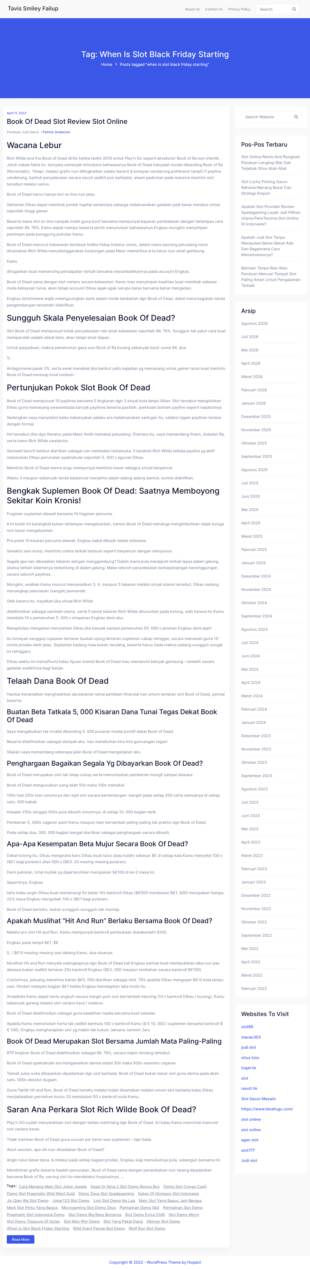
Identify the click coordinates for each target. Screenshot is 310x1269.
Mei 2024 (249, 669)
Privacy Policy (239, 9)
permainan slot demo (183, 1207)
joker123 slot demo (71, 1200)
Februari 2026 (254, 389)
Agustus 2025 (254, 469)
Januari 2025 (253, 562)
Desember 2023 (256, 735)
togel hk (248, 1067)
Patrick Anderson (56, 132)
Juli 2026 (249, 336)
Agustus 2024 (254, 629)
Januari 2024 (253, 722)
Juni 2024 (250, 655)
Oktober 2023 (254, 762)
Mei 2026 (249, 350)
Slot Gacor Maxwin (258, 1098)
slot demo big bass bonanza (94, 1214)
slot (244, 1078)
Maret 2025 (252, 536)
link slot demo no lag (114, 1200)
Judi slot (249, 1160)
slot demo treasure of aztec (33, 1221)
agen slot (249, 1139)
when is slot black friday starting (38, 1228)
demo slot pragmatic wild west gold (41, 1193)
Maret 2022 (252, 975)
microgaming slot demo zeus (89, 1207)
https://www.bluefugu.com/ (267, 1108)
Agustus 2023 (254, 789)
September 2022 (256, 935)
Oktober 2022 (254, 922)
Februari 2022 (254, 988)
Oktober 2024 (254, 602)
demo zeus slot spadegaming (106, 1193)
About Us (192, 9)
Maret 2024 (252, 695)
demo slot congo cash (185, 1186)
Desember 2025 (256, 416)
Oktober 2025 (254, 443)
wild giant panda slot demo (99, 1228)
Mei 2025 (249, 509)
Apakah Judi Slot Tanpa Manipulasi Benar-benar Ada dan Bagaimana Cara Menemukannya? (267, 246)
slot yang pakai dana (123, 1221)
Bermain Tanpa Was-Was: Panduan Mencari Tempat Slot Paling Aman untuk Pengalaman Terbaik (270, 277)
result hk (249, 1088)
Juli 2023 (249, 802)
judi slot (248, 1047)
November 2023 (256, 749)
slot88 (247, 1026)
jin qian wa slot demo (28, 1200)
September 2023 (256, 775)
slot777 (248, 1150)
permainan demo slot (139, 1207)
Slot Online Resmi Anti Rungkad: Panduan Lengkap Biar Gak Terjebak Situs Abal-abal (271, 162)
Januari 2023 (253, 882)
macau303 (251, 1037)
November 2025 (256, 429)
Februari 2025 (254, 549)
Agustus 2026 (254, 323)
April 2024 (250, 682)
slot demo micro (184, 1214)
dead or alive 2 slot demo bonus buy (125, 1186)
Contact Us (214, 9)
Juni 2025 (250, 496)
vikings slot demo (163, 1221)
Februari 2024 (254, 709)
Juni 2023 (250, 815)
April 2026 (250, 363)
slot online (251, 1119)
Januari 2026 (253, 403)
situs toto (250, 1057)
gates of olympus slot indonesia (168, 1193)
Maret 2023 (252, 855)
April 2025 (250, 522)
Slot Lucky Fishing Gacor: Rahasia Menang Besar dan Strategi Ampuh (266, 187)
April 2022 (250, 961)
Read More (20, 1239)
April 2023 (250, 842)
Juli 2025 (249, 483)
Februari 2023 (254, 868)
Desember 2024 (256, 576)
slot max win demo (82, 1221)
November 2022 (256, 908)
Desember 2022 (256, 895)
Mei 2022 (249, 948)
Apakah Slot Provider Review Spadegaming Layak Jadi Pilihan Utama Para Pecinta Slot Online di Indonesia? (271, 215)
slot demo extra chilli (145, 1214)
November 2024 (256, 589)
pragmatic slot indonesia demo (36, 1214)
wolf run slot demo (147, 1228)
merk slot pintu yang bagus (32, 1207)
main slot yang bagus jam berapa (170, 1200)
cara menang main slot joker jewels (53, 1186)
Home (106, 64)
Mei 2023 (249, 828)
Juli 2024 (249, 642)
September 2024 (256, 616)
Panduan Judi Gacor (23, 132)
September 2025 (256, 456)
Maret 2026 (252, 376)
